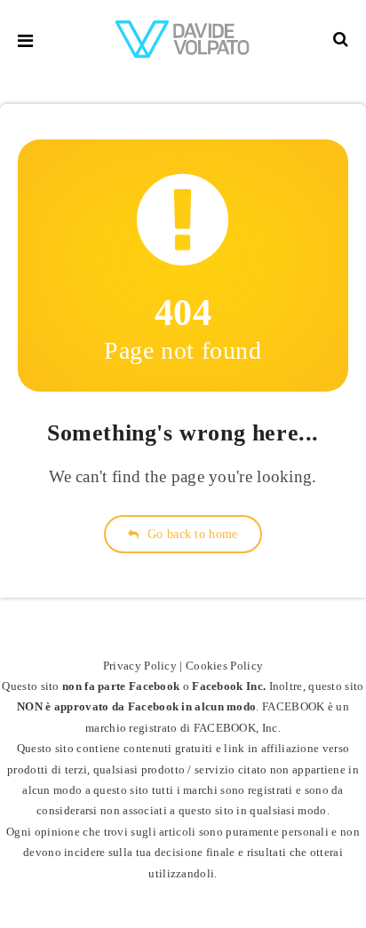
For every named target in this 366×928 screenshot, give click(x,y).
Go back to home (191, 534)
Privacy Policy (140, 665)
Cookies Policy (224, 665)
